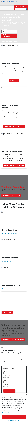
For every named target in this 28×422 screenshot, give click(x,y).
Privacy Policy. (6, 412)
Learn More (6, 261)
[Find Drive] (26, 9)
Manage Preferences (14, 420)
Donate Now (6, 289)
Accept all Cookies (14, 417)
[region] (14, 407)
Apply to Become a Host (10, 233)
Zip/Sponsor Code (4, 29)
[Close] (26, 395)
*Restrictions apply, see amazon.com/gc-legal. (9, 41)
